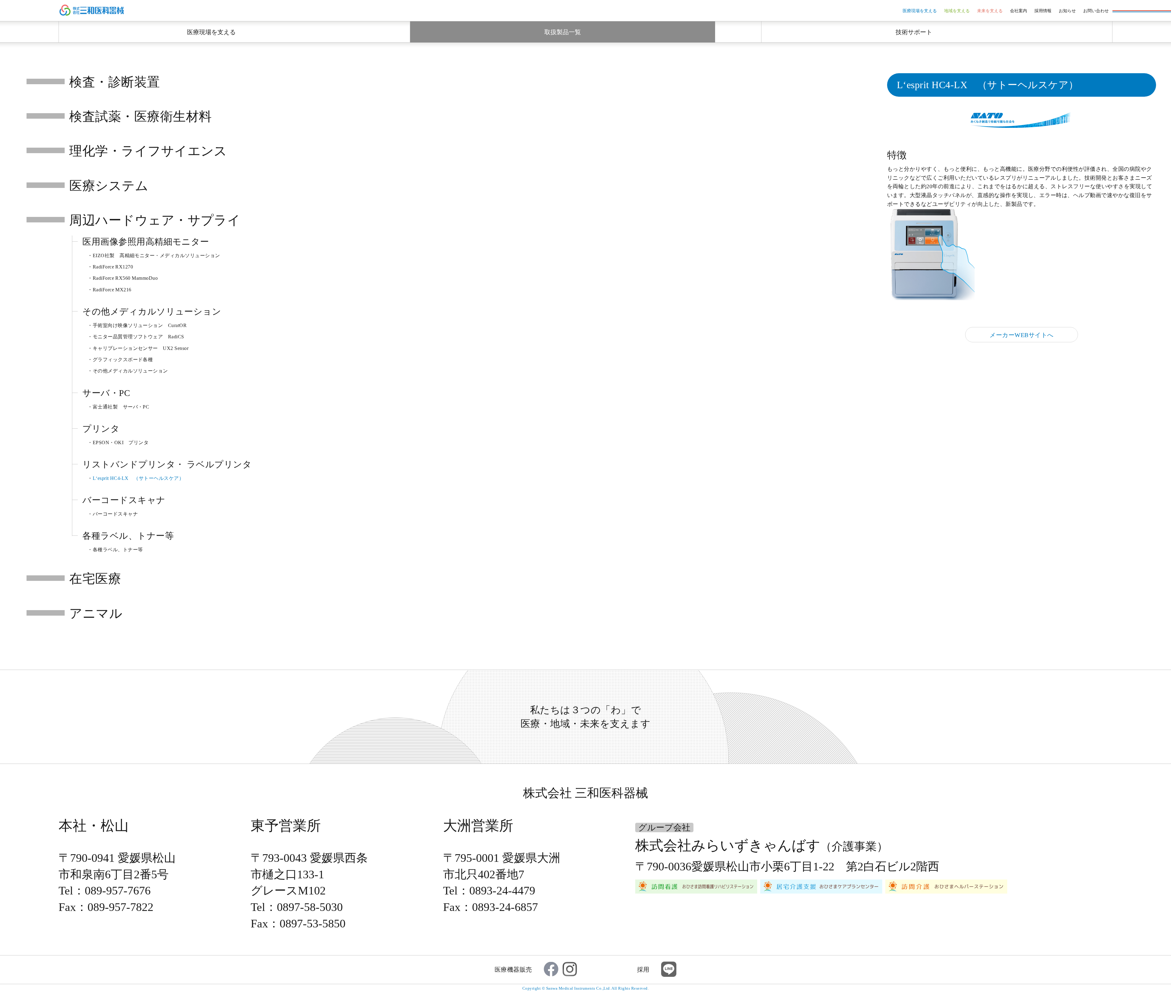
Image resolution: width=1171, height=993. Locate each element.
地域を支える (957, 11)
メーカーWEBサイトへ (1021, 335)
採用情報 (1042, 11)
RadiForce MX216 (112, 289)
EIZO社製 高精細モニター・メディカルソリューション (156, 255)
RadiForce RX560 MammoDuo (125, 278)
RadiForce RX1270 (113, 266)
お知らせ (1067, 11)
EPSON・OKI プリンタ (121, 442)
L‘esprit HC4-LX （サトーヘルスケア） (138, 478)
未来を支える (990, 11)
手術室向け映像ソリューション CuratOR (140, 325)
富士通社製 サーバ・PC (121, 406)
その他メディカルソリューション (130, 370)
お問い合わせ (1096, 11)
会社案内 (1018, 11)
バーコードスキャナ (115, 513)
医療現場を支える (920, 11)
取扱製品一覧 (562, 32)
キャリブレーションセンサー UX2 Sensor (141, 348)
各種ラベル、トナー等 (118, 549)
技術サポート (914, 32)
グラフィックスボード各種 (123, 359)
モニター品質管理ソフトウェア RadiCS (138, 336)
